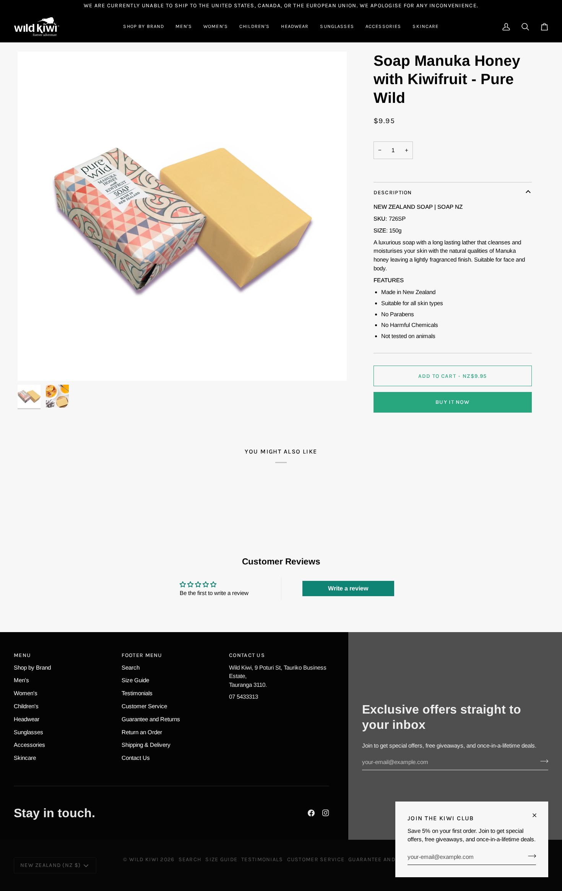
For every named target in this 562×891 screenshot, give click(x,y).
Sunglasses (28, 732)
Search (131, 667)
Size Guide (135, 680)
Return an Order (142, 732)
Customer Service (144, 706)
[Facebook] (311, 813)
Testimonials (137, 693)
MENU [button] (22, 655)
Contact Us (136, 757)
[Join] (529, 856)
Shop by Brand (32, 667)
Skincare (25, 757)
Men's (21, 680)
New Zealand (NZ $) (50, 865)
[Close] (537, 815)
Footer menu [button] (142, 655)
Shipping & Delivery (146, 744)
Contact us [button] (247, 655)
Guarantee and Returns (151, 719)
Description (393, 192)
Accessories (29, 744)
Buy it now (452, 402)
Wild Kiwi (144, 859)
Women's (25, 693)
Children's (26, 706)
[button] (143, 26)
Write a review (348, 588)
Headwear (26, 719)
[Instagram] (325, 813)
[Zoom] (32, 366)
